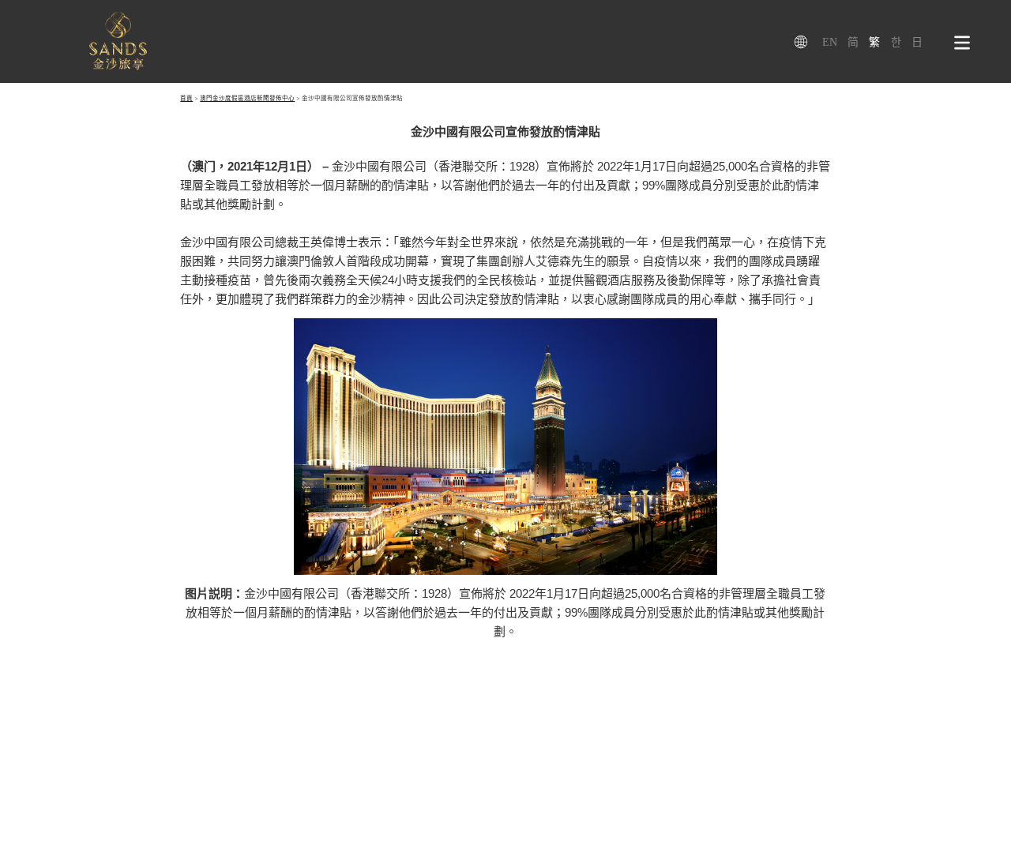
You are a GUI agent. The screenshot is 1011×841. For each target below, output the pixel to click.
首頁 (186, 98)
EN (829, 42)
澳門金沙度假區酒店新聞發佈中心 (247, 98)
